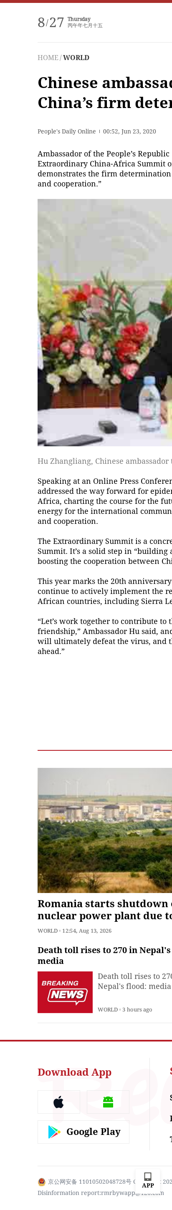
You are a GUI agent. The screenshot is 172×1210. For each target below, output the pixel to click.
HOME (48, 58)
